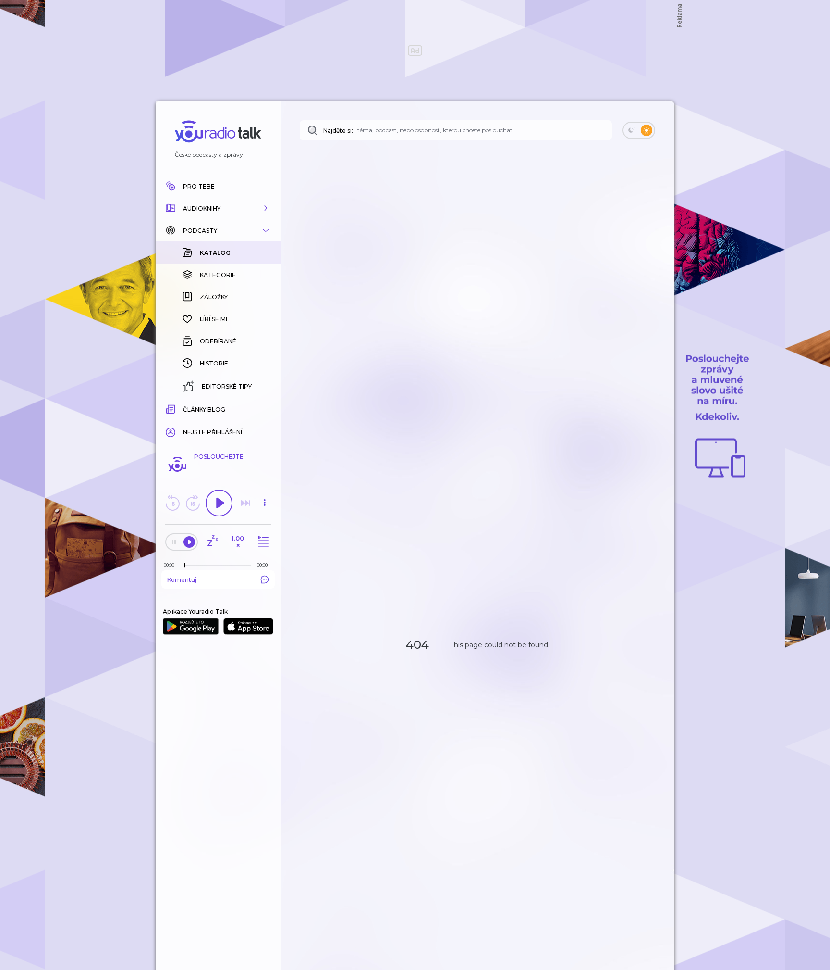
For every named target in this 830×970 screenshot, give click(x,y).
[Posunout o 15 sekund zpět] (172, 503)
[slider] (185, 565)
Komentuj (181, 579)
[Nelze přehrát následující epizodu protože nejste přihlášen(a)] (245, 503)
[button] (218, 208)
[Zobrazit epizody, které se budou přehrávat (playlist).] (262, 542)
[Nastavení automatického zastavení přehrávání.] (212, 542)
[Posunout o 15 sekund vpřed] (193, 503)
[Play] (219, 503)
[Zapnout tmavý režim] (638, 130)
